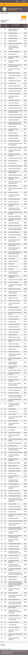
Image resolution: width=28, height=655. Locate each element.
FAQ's (17, 1)
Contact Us (24, 1)
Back (24, 17)
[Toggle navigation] (4, 4)
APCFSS (12, 653)
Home (2, 13)
